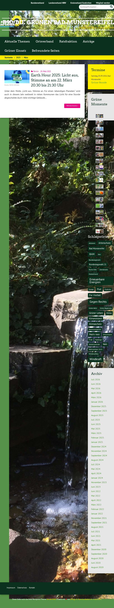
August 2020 (97, 558)
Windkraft (95, 359)
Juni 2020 (96, 562)
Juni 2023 (96, 486)
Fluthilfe (108, 289)
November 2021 (99, 518)
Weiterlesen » (72, 106)
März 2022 (96, 504)
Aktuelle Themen (17, 41)
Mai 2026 (95, 388)
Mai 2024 (95, 468)
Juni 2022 (96, 491)
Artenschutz (105, 242)
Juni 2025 (96, 424)
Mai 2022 (95, 495)
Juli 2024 (95, 464)
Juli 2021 (95, 531)
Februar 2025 (97, 437)
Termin (36, 71)
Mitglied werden (103, 3)
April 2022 (96, 500)
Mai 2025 (95, 428)
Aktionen (92, 243)
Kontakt (32, 587)
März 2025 (96, 433)
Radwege (98, 340)
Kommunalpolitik (95, 329)
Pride (90, 340)
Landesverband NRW (57, 3)
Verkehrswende (94, 344)
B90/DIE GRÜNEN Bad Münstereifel (58, 22)
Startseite (9, 57)
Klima (108, 313)
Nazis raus (94, 334)
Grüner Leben (96, 312)
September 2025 (99, 410)
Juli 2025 (95, 419)
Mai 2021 (95, 540)
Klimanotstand (95, 318)
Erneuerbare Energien (97, 281)
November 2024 (99, 451)
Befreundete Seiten (46, 51)
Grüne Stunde (99, 82)
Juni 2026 (96, 384)
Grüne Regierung (105, 308)
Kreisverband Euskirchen (80, 3)
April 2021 (96, 544)
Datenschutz (22, 587)
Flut (99, 289)
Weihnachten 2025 (95, 349)
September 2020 (99, 553)
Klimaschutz (95, 323)
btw (99, 254)
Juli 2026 (95, 379)
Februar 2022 (97, 509)
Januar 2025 (97, 442)
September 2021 (99, 522)
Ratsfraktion (68, 41)
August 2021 (97, 527)
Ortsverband (45, 41)
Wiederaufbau (93, 354)
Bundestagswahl (95, 260)
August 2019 (97, 567)
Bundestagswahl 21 (97, 264)
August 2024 (97, 460)
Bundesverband (37, 3)
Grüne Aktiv (93, 308)
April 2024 (96, 473)
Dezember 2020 (98, 549)
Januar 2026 (97, 401)
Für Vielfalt (95, 295)
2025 (18, 57)
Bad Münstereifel (96, 248)
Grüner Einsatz (15, 51)
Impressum (11, 587)
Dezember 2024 (98, 446)
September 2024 (99, 455)
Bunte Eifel (93, 270)
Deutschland (93, 274)
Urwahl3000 (51, 599)
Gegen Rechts (98, 302)
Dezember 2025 (98, 406)
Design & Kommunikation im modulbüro (85, 599)
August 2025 (97, 415)
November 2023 (99, 482)
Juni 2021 (96, 536)
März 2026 (96, 397)
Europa (91, 289)
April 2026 (96, 392)
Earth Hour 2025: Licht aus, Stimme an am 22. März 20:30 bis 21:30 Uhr (54, 80)
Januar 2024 (97, 477)
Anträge (88, 41)
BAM (91, 254)
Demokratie (104, 270)
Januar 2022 (97, 513)
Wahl (105, 344)
